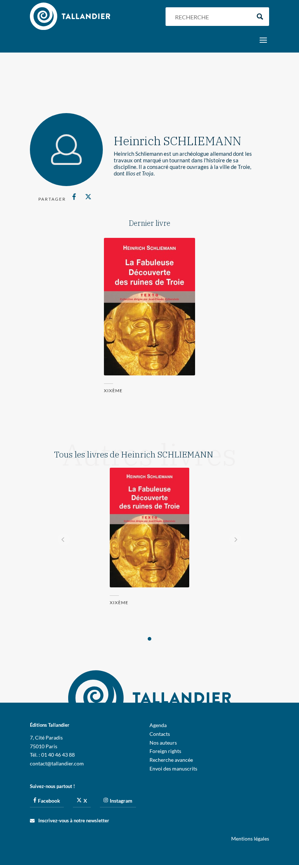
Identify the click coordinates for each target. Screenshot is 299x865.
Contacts (160, 734)
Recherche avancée (171, 760)
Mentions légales (250, 838)
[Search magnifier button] (260, 16)
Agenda (158, 725)
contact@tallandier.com (57, 763)
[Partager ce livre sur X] (88, 197)
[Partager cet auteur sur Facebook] (74, 197)
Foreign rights (165, 751)
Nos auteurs (163, 743)
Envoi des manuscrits (173, 768)
